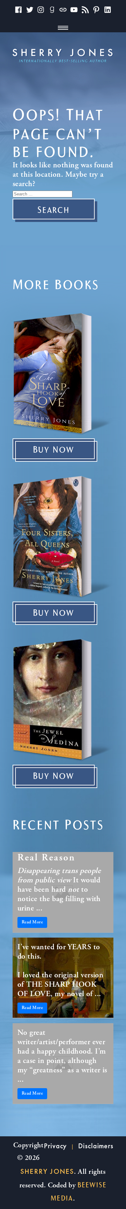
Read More (32, 922)
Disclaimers (95, 1146)
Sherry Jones (47, 1171)
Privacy (55, 1146)
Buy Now (54, 450)
